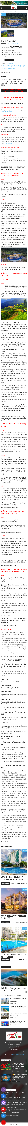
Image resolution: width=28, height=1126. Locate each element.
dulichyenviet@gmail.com (18, 1054)
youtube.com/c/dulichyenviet (12, 1115)
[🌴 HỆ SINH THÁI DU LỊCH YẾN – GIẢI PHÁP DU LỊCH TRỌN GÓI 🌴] (6, 1066)
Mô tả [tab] (2, 72)
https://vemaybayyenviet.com (17, 1104)
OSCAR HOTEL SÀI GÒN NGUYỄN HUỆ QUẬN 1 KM (18, 1014)
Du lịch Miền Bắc (9, 11)
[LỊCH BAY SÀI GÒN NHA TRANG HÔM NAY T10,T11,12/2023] (5, 1009)
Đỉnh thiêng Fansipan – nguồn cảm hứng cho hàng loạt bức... (13, 989)
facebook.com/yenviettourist (12, 1112)
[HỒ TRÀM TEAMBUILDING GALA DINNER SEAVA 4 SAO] (5, 1023)
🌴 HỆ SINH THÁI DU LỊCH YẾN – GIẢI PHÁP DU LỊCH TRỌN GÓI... (18, 1064)
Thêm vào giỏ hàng (9, 60)
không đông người (6, 111)
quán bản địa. (8, 143)
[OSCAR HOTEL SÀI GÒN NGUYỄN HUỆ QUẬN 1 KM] (5, 1016)
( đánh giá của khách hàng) (12, 43)
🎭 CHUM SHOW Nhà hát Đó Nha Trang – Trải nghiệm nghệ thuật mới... (19, 1077)
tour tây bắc (5, 65)
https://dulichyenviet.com (11, 1110)
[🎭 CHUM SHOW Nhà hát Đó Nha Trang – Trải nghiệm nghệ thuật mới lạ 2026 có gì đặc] (6, 1078)
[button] (25, 8)
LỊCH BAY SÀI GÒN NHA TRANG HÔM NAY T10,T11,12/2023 (18, 1007)
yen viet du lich (15, 1069)
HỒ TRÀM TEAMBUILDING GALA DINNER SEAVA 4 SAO (18, 1022)
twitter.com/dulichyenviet (10, 1114)
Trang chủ (2, 11)
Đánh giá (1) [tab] (7, 72)
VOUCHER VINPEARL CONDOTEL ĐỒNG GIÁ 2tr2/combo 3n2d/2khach (18, 1000)
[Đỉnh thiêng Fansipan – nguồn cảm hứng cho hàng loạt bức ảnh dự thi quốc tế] (14, 977)
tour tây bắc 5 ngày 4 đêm (9, 68)
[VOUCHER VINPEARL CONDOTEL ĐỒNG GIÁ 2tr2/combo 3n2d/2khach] (5, 1001)
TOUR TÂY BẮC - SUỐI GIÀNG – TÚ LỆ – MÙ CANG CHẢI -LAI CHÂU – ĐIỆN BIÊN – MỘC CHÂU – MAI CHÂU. (14, 67)
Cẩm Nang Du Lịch (4, 985)
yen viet (2, 992)
